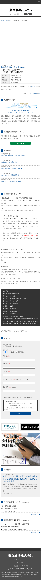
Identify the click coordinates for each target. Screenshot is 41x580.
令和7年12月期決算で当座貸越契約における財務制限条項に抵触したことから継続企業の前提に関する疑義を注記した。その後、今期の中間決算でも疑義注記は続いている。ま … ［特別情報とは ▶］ (20, 488)
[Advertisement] (20, 43)
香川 (10, 20)
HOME (2, 20)
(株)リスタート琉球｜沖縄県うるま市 (13, 155)
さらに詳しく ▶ (35, 514)
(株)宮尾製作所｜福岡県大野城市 (11, 168)
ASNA (33, 87)
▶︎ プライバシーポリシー (20, 560)
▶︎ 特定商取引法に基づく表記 (20, 566)
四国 (7, 20)
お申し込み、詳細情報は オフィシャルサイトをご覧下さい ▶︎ (20, 111)
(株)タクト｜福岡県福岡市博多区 (11, 181)
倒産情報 (35, 93)
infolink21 (20, 449)
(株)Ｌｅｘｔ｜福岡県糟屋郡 (10, 175)
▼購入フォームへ (20, 143)
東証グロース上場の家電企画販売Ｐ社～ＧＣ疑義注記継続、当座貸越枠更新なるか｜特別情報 (20, 478)
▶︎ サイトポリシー (20, 563)
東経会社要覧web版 (10, 427)
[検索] (28, 14)
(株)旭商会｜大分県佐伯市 (9, 162)
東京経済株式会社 (20, 555)
